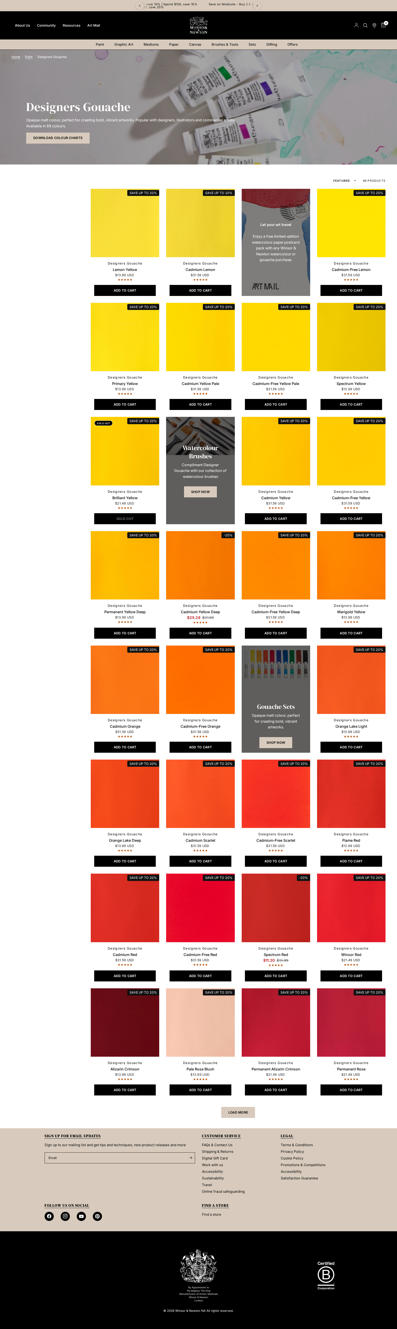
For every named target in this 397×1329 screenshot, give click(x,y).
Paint (100, 44)
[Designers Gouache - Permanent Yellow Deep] (125, 565)
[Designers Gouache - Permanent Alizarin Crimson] (276, 1022)
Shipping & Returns (217, 1151)
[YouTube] (81, 1216)
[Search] (365, 25)
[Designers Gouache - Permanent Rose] (351, 1022)
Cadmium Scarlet (200, 840)
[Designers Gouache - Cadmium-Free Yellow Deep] (276, 565)
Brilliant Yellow (125, 498)
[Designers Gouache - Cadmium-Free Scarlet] (276, 794)
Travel (207, 1185)
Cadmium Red (125, 954)
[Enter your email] (190, 1157)
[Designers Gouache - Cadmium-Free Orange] (200, 680)
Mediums (151, 44)
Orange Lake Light (351, 726)
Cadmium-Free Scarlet (275, 840)
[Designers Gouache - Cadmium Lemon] (200, 223)
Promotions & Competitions (303, 1165)
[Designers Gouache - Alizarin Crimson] (125, 1022)
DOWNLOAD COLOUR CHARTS (57, 138)
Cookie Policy (292, 1158)
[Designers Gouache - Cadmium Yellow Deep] (200, 565)
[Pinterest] (97, 1216)
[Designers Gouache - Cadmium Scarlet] (200, 794)
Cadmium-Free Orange (200, 726)
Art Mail (93, 25)
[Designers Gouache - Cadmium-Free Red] (200, 908)
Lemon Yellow (125, 269)
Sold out (103, 423)
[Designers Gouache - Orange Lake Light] (351, 680)
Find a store (211, 1214)
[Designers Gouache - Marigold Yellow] (351, 565)
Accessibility (212, 1171)
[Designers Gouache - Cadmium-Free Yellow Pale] (276, 337)
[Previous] (140, 6)
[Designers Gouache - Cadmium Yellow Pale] (200, 337)
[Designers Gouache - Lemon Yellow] (125, 223)
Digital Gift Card (215, 1158)
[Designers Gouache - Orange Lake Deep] (125, 794)
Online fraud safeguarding (223, 1191)
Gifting (271, 44)
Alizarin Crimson (125, 1069)
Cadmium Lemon (200, 269)
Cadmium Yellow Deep (200, 612)
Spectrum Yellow (351, 383)
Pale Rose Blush (200, 1069)
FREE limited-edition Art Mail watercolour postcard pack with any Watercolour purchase (198, 5)
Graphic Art (123, 44)
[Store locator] (374, 25)
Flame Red (351, 840)
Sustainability (213, 1178)
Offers (292, 44)
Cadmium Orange (125, 726)
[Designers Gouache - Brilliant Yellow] (125, 451)
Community (46, 25)
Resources (71, 25)
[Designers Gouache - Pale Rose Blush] (200, 1022)
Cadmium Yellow (275, 498)
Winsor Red (351, 954)
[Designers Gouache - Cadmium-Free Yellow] (351, 451)
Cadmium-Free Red (200, 954)
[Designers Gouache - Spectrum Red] (276, 908)
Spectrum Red (276, 954)
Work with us (212, 1165)
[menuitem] (22, 25)
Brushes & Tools (225, 44)
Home (15, 57)
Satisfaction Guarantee (299, 1178)
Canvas (195, 44)
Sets (252, 44)
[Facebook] (49, 1216)
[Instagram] (65, 1216)
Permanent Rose (351, 1069)
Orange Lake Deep (125, 840)
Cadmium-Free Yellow (351, 498)
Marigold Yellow (351, 612)
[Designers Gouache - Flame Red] (351, 794)
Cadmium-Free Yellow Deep (276, 612)
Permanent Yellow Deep (125, 612)
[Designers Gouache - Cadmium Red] (125, 908)
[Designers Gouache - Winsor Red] (351, 908)
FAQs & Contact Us (217, 1145)
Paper (174, 44)
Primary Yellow (125, 383)
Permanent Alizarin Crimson (276, 1069)
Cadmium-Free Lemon (351, 269)
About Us (22, 25)
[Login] (356, 25)
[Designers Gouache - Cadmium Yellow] (276, 451)
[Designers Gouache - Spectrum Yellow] (351, 337)
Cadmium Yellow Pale (200, 383)
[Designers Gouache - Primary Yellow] (125, 337)
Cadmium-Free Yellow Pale (275, 383)
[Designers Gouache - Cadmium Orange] (125, 680)
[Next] (257, 6)
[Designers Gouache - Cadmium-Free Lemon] (351, 223)
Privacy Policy (292, 1151)
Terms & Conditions (297, 1145)
